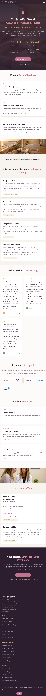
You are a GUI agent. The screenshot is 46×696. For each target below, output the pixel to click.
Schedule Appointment (9, 681)
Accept (19, 693)
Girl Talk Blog (6, 661)
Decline (26, 693)
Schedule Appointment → (23, 59)
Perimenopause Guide (8, 655)
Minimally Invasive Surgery (10, 625)
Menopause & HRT (7, 622)
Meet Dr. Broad (23, 64)
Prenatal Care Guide (8, 651)
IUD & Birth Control (7, 631)
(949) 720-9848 (39, 371)
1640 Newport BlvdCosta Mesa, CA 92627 (8, 676)
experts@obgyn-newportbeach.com (13, 516)
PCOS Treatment (7, 634)
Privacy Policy (37, 687)
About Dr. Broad (6, 658)
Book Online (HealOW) (8, 648)
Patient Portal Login (8, 645)
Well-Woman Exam (7, 628)
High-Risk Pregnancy (8, 619)
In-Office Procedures (8, 637)
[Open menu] (44, 2)
